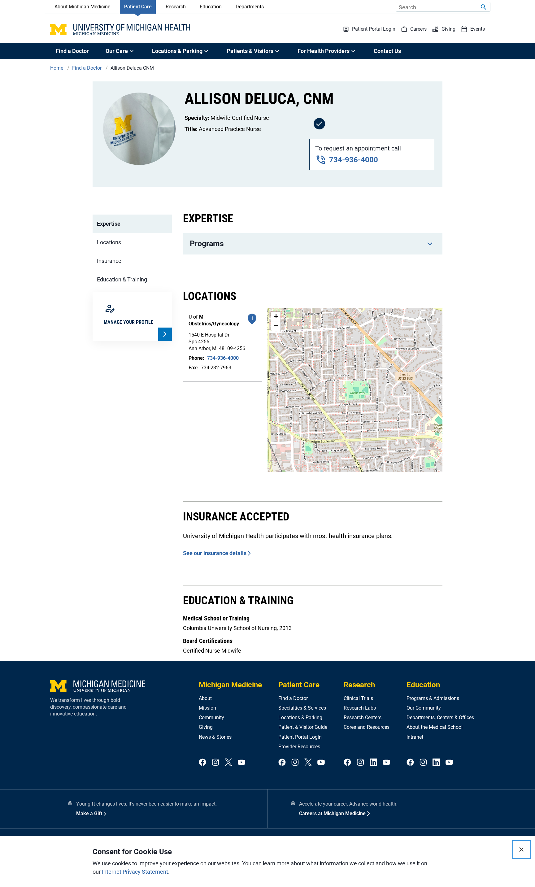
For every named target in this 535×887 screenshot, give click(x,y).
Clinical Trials (358, 698)
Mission (207, 708)
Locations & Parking (300, 717)
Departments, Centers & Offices (440, 717)
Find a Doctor (72, 51)
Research (176, 7)
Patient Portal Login (300, 737)
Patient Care (138, 7)
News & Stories (215, 737)
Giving (206, 727)
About (205, 698)
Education (211, 7)
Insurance (109, 261)
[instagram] (215, 763)
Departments (250, 7)
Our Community (424, 708)
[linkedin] (373, 763)
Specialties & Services (302, 708)
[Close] (521, 849)
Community (211, 717)
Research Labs (360, 708)
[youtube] (241, 763)
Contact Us (387, 51)
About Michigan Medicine (82, 7)
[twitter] (228, 763)
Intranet (415, 737)
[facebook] (202, 763)
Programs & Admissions (433, 698)
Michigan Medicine (230, 684)
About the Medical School (435, 727)
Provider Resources (299, 747)
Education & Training (122, 279)
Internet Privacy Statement (135, 871)
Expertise (108, 223)
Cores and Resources (366, 727)
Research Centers (362, 717)
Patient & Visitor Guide (302, 727)
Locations (109, 242)
